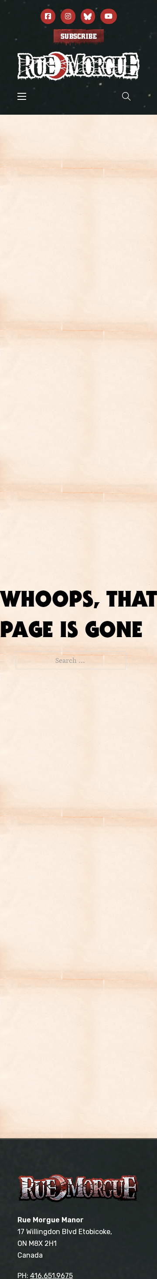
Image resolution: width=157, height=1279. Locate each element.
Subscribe (79, 37)
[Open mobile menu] (21, 96)
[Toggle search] (126, 96)
